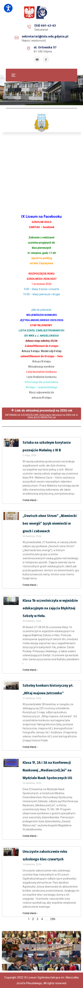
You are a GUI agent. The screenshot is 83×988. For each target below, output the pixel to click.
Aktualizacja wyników (41, 366)
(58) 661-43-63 (45, 25)
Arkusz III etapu (41, 361)
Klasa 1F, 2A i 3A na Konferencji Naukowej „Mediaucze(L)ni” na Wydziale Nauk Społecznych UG (47, 770)
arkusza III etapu (42, 397)
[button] (8, 8)
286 (52, 919)
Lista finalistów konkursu (42, 376)
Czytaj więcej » (30, 500)
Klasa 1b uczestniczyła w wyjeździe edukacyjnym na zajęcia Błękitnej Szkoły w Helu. (50, 608)
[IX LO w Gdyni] (41, 13)
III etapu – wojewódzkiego (41, 387)
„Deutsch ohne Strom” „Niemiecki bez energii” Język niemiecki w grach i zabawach (50, 523)
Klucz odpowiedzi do (41, 392)
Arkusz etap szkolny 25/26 (41, 340)
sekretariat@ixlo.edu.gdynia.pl (45, 36)
